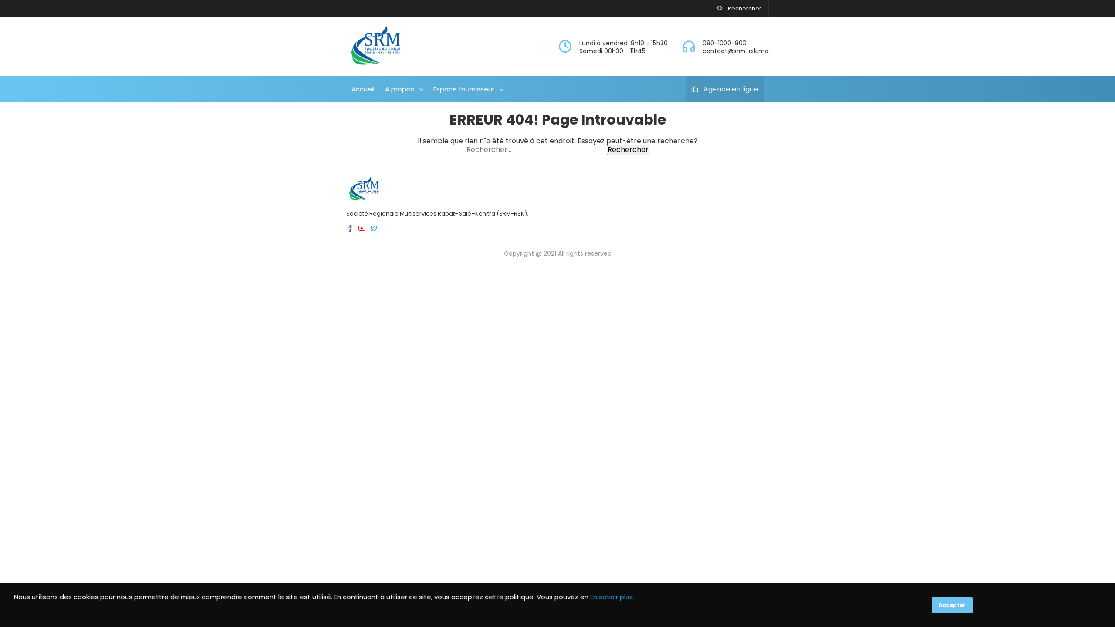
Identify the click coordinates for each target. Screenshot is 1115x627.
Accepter (952, 605)
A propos (399, 89)
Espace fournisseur (463, 89)
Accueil (363, 89)
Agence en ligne (730, 89)
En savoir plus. (612, 596)
